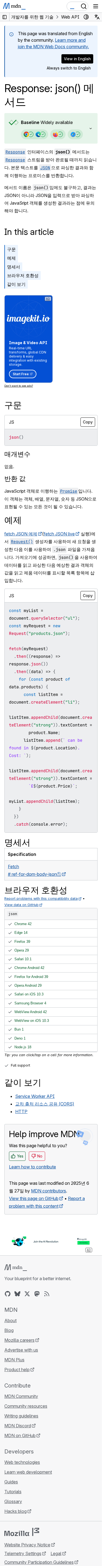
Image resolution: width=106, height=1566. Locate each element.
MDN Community (21, 1396)
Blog (9, 1330)
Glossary (13, 1501)
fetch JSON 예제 (20, 534)
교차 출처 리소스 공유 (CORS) (44, 1104)
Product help (17, 1369)
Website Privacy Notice (27, 1544)
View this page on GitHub (33, 1198)
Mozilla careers (19, 1340)
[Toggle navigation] (95, 6)
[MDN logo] (15, 1267)
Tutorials (12, 1491)
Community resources (25, 1406)
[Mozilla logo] (21, 1532)
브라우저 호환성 (23, 275)
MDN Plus (14, 1359)
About (10, 1320)
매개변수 (17, 454)
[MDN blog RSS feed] (46, 1294)
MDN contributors (48, 1191)
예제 (11, 258)
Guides (11, 1482)
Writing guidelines (21, 1416)
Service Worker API (35, 1096)
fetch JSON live (59, 534)
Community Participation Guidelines (39, 1562)
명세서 (13, 266)
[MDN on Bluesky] (17, 1294)
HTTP (21, 1111)
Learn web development (28, 1472)
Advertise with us (21, 1350)
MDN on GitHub (20, 1435)
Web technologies (22, 1462)
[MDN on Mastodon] (37, 1294)
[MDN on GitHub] (7, 1294)
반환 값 (15, 479)
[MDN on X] (27, 1294)
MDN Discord (17, 1425)
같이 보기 (16, 284)
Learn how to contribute (32, 1167)
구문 (11, 249)
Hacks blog (15, 1511)
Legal (56, 1553)
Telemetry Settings (22, 1553)
